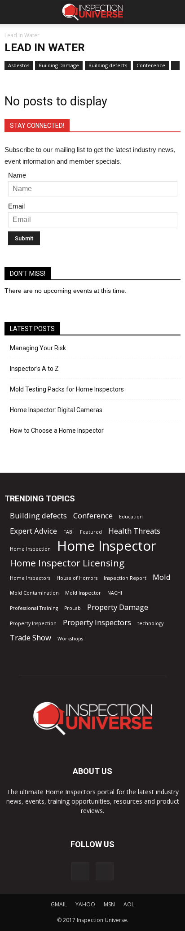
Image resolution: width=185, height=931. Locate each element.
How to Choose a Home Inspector (57, 430)
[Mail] (80, 871)
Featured (91, 532)
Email (16, 206)
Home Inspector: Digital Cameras (56, 409)
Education (131, 516)
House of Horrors (77, 578)
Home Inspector (106, 546)
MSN (109, 904)
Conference (151, 65)
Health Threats (134, 530)
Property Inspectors (97, 622)
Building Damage (59, 65)
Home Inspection (30, 549)
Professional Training (34, 608)
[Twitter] (105, 871)
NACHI (114, 593)
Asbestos (18, 65)
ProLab (72, 608)
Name (17, 175)
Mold (162, 577)
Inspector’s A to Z (34, 368)
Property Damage (117, 607)
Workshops (70, 638)
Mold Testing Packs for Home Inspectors (67, 389)
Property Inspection (33, 623)
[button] (172, 12)
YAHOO (85, 904)
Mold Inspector (83, 593)
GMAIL (59, 904)
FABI (68, 532)
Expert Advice (33, 530)
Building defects (107, 65)
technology (150, 623)
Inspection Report (125, 578)
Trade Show (30, 637)
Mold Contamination (34, 593)
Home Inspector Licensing (67, 563)
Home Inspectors (30, 578)
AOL (128, 904)
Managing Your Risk (38, 348)
